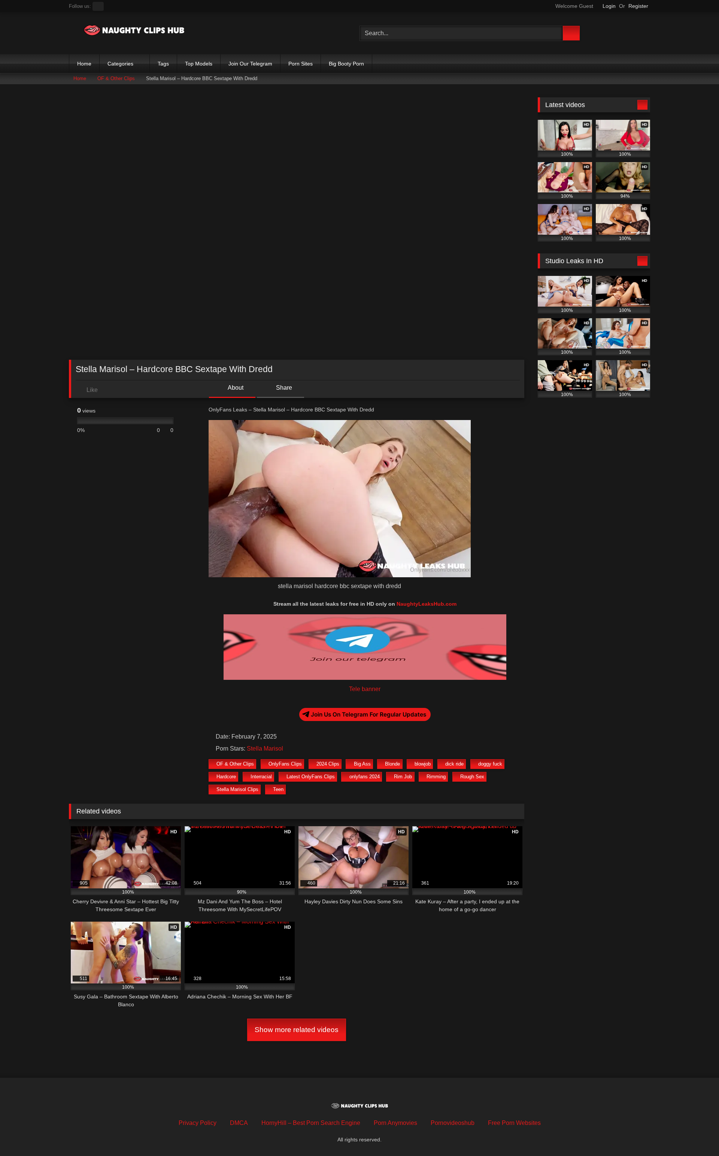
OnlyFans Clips (285, 764)
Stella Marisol (265, 748)
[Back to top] (696, 1133)
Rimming (436, 776)
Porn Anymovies (395, 1123)
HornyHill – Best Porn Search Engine (310, 1123)
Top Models (198, 64)
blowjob (423, 764)
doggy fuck (490, 764)
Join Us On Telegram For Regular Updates (368, 714)
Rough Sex (472, 776)
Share (283, 387)
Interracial (261, 776)
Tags (163, 64)
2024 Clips (327, 764)
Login (609, 6)
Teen (278, 789)
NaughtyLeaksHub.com (426, 604)
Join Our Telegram (250, 64)
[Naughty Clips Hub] (134, 31)
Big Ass (362, 764)
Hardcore (226, 776)
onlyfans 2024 (364, 776)
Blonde (392, 764)
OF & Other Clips (116, 78)
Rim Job (403, 776)
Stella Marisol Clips (237, 789)
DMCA (239, 1123)
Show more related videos (297, 1030)
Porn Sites (300, 64)
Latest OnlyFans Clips (310, 776)
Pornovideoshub (452, 1123)
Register (638, 6)
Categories (120, 64)
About (235, 387)
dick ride (454, 764)
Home (84, 64)
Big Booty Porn (346, 64)
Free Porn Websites (514, 1123)
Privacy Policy (197, 1123)
